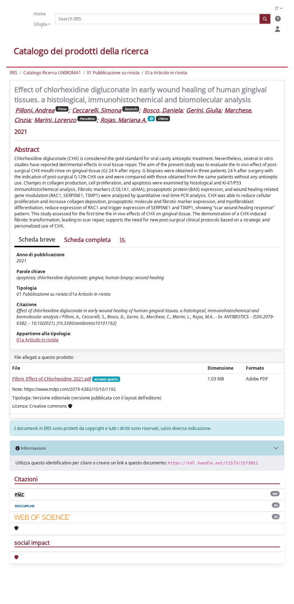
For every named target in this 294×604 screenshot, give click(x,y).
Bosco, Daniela (162, 110)
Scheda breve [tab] (37, 239)
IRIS (14, 73)
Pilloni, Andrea (34, 110)
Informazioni (33, 448)
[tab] (123, 240)
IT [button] (277, 8)
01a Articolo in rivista (166, 73)
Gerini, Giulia (203, 110)
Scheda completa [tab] (87, 240)
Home (40, 14)
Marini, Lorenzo (55, 120)
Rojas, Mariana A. (123, 120)
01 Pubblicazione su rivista (113, 73)
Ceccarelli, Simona (96, 110)
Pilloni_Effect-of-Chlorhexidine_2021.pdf (51, 379)
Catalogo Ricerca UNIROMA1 (52, 73)
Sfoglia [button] (40, 24)
